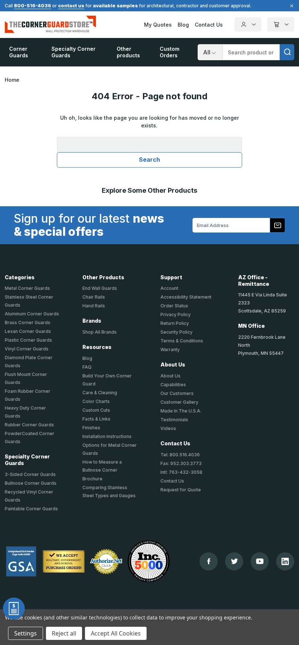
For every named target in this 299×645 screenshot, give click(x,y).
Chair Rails (93, 297)
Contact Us (209, 25)
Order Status (174, 305)
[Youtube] (260, 561)
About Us (170, 376)
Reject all (64, 633)
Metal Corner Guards (27, 288)
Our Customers (177, 393)
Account (248, 24)
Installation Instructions (107, 436)
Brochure (92, 478)
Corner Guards (18, 52)
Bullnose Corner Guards (31, 483)
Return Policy (174, 323)
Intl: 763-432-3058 (181, 472)
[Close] (290, 5)
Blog (183, 25)
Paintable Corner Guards (31, 508)
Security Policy (176, 332)
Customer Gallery (179, 402)
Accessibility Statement (185, 297)
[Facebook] (209, 561)
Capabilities (173, 384)
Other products (128, 52)
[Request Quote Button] (14, 608)
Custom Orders (169, 52)
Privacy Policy (175, 314)
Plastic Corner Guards (28, 340)
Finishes (91, 427)
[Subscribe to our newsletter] (277, 225)
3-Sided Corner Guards (30, 474)
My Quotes (158, 25)
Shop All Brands (99, 332)
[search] (287, 52)
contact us (71, 5)
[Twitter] (234, 561)
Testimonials (174, 419)
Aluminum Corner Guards (32, 313)
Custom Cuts (96, 410)
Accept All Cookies (116, 633)
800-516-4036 (32, 5)
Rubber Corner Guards (29, 424)
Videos (168, 428)
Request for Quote (180, 489)
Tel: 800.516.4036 (180, 454)
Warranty (170, 349)
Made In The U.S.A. (180, 411)
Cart (280, 24)
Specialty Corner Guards (73, 52)
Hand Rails (93, 305)
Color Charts (96, 401)
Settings (25, 633)
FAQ (87, 367)
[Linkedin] (285, 561)
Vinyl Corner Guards (26, 349)
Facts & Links (96, 419)
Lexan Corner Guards (28, 331)
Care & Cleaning (99, 392)
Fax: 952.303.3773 (181, 463)
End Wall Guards (99, 288)
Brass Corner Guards (27, 322)
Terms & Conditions (181, 340)
